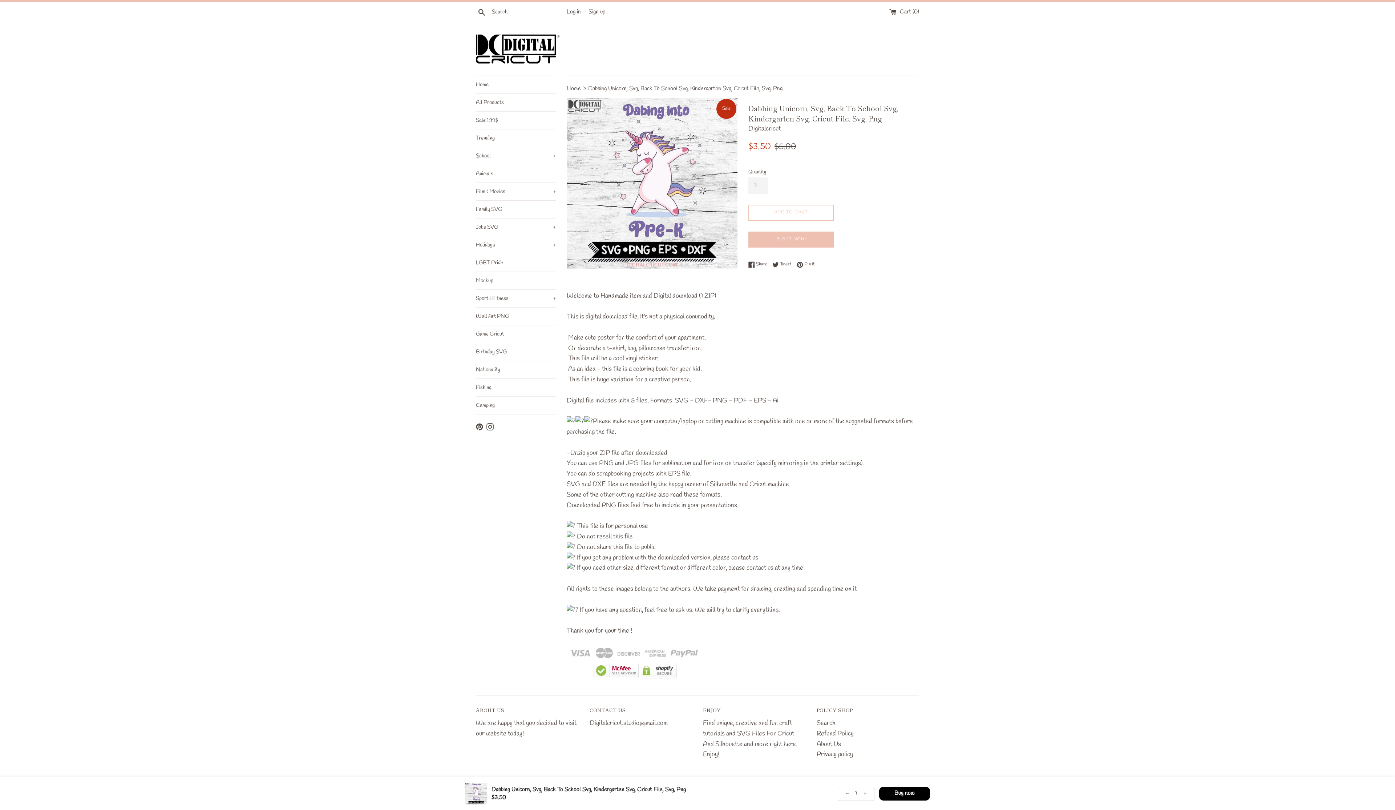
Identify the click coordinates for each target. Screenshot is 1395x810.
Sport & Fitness (516, 298)
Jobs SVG (516, 227)
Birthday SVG (491, 352)
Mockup (484, 280)
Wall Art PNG (492, 316)
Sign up (597, 12)
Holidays (516, 245)
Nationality (488, 369)
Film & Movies (516, 191)
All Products (490, 102)
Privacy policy (835, 754)
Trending (485, 138)
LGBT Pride (489, 262)
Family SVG (489, 209)
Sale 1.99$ (487, 120)
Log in (574, 12)
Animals (484, 173)
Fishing (484, 387)
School (516, 156)
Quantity (757, 172)
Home (482, 84)
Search (826, 723)
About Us (829, 744)
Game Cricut (490, 334)
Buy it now (791, 239)
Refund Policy (835, 733)
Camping (485, 405)
